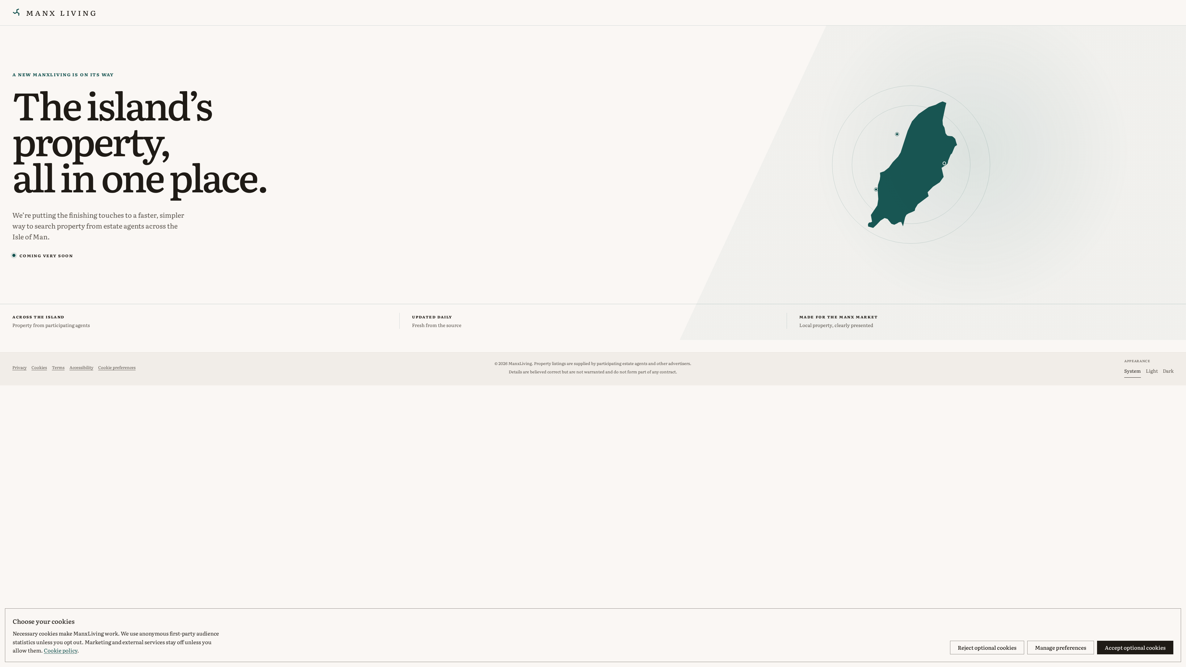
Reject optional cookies (987, 647)
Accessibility (81, 367)
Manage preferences (1060, 647)
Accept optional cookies (1135, 647)
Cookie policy (60, 650)
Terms (58, 367)
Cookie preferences (117, 367)
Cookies (39, 367)
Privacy (19, 367)
